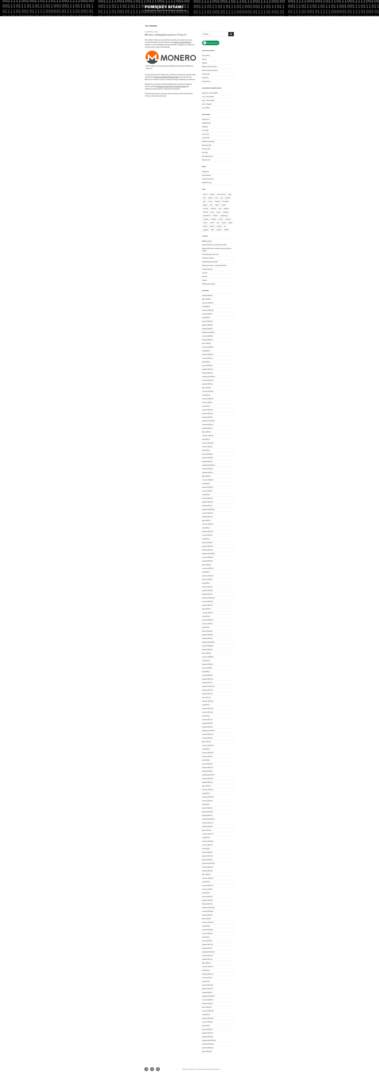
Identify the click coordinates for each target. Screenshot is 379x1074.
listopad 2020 (206, 550)
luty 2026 (205, 317)
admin (205, 194)
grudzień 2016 (206, 723)
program (226, 212)
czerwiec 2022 (206, 480)
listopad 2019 (206, 594)
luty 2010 (205, 1025)
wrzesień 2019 (206, 601)
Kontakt (204, 276)
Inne (203, 130)
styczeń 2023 (206, 454)
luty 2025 (205, 362)
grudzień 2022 (206, 457)
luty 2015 (205, 804)
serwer (205, 222)
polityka (226, 208)
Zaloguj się (205, 171)
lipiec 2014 (205, 830)
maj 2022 (205, 483)
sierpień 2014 (206, 826)
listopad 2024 (206, 373)
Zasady (204, 280)
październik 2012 (207, 907)
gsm (204, 201)
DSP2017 (205, 123)
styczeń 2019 (206, 631)
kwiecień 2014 (206, 841)
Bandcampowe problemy (210, 70)
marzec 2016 (206, 756)
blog (229, 194)
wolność (219, 230)
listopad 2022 (206, 461)
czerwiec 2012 (206, 922)
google (228, 198)
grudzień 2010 (206, 988)
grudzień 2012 (206, 900)
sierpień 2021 (206, 516)
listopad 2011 (206, 948)
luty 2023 (205, 450)
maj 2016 (205, 749)
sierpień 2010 (206, 1003)
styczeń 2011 (206, 985)
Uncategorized (206, 156)
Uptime (204, 59)
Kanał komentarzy (208, 179)
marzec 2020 (206, 579)
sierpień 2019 (206, 605)
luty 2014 (205, 848)
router (221, 219)
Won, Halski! (206, 55)
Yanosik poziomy (207, 269)
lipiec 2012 (205, 918)
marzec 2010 (206, 1022)
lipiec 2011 (205, 963)
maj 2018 (205, 660)
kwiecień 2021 (206, 531)
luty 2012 (205, 937)
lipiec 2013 (205, 874)
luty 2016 (205, 760)
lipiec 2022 (205, 476)
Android (204, 119)
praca (212, 212)
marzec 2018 (206, 668)
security (227, 219)
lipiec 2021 (205, 520)
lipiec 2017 (205, 697)
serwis (212, 222)
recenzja (206, 219)
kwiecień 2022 (206, 487)
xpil (203, 107)
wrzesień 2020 (207, 557)
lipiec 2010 (205, 1007)
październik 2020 (207, 553)
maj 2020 (205, 572)
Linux (203, 134)
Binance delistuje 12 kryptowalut (166, 77)
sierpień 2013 (206, 871)
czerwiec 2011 (206, 966)
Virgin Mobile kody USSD (210, 262)
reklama (213, 219)
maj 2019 (205, 616)
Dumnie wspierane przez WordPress (208, 1069)
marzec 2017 (206, 712)
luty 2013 (205, 893)
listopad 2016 (206, 727)
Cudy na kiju (206, 74)
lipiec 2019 (205, 609)
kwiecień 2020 (207, 576)
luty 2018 (205, 671)
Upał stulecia (206, 81)
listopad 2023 (206, 417)
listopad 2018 (206, 638)
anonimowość (221, 194)
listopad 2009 (206, 1037)
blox (204, 198)
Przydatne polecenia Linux (210, 254)
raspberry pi (224, 215)
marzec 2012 (206, 933)
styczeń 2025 (206, 365)
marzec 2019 (206, 623)
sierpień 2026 (206, 295)
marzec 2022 (206, 491)
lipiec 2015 (205, 786)
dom (216, 198)
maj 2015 (205, 793)
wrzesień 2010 (206, 1000)
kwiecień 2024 (206, 399)
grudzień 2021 (206, 502)
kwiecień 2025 (206, 354)
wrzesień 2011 (206, 955)
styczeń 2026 (206, 321)
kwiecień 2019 (206, 620)
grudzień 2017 (206, 679)
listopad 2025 (206, 328)
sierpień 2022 (206, 472)
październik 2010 (207, 996)
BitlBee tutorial (206, 241)
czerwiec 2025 (207, 347)
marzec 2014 (206, 845)
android (212, 194)
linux (211, 205)
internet (217, 201)
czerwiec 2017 (206, 701)
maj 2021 (205, 528)
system (212, 226)
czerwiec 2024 (207, 391)
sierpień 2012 (206, 915)
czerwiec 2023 (207, 435)
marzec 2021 (206, 535)
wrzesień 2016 (206, 734)
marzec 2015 (206, 801)
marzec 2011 (206, 977)
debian (210, 198)
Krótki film (205, 78)
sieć (218, 222)
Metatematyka (207, 141)
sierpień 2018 (206, 649)
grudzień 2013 (206, 856)
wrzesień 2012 (206, 911)
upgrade (205, 230)
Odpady (204, 63)
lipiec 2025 (205, 343)
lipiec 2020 (205, 565)
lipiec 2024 (205, 387)
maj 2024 (205, 395)
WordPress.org (207, 182)
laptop (205, 205)
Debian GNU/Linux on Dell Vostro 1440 (214, 245)
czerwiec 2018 (206, 657)
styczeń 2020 (206, 587)
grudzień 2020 (206, 546)
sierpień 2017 (206, 694)
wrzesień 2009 (207, 1044)
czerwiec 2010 (207, 1011)
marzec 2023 (206, 446)
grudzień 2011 (206, 944)
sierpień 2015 (206, 782)
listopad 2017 (206, 682)
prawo (219, 212)
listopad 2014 (206, 815)
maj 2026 (205, 306)
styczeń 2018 (206, 675)
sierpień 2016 (206, 738)
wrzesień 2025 (206, 336)
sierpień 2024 (206, 384)
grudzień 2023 (206, 413)
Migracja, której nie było (209, 66)
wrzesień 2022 (206, 469)
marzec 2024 (206, 402)
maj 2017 (205, 705)
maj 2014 (205, 837)
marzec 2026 (206, 314)
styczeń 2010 (206, 1029)
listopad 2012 (206, 904)
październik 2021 (207, 509)
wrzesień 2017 (206, 690)
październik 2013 (207, 863)
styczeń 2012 (206, 941)
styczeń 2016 (206, 764)
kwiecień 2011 (206, 974)
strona (205, 226)
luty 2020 (205, 583)
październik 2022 (207, 465)
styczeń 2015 (206, 808)
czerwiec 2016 (206, 745)
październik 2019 (207, 598)
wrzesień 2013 (206, 867)
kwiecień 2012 (206, 930)
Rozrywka (205, 145)
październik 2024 (207, 376)
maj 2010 (205, 1014)
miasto (223, 205)
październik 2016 (207, 730)
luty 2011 (205, 981)
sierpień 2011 (206, 959)
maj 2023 (205, 439)
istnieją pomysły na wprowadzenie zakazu (171, 86)
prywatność (207, 215)
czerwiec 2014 (206, 834)
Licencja (204, 273)
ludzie (217, 205)
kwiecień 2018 (206, 664)
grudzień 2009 (206, 1033)
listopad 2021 (206, 505)
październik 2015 (207, 775)
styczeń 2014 (206, 852)
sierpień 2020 (206, 561)
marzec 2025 (206, 358)
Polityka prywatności (208, 284)
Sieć (203, 152)
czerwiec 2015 (206, 789)
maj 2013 (205, 882)
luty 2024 (205, 406)
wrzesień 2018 (206, 646)
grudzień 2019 (206, 590)
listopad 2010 (206, 992)
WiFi (212, 230)
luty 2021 (205, 539)
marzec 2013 (206, 889)
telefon (219, 226)
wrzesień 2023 (206, 424)
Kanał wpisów (206, 175)
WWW (226, 230)
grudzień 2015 (206, 767)
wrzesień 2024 (206, 380)
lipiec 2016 (205, 741)
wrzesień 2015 (206, 778)
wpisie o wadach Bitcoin (182, 42)
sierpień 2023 (206, 428)
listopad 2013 (206, 859)
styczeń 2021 (206, 542)
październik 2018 (207, 642)
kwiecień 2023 (206, 443)
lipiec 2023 (205, 432)
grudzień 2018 (206, 635)
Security (204, 149)
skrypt (224, 222)
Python (215, 215)
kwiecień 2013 (206, 885)
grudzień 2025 (206, 325)
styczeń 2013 (206, 896)
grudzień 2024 (206, 369)
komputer (225, 201)
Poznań (205, 212)
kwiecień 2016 (206, 752)
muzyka (205, 208)
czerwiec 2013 (206, 878)
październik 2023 (207, 421)
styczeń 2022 (206, 498)
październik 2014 (207, 819)
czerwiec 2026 (207, 303)
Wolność (205, 160)
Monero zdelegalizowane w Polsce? (166, 34)
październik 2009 (207, 1040)
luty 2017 (205, 716)
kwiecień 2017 (206, 708)
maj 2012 (205, 926)
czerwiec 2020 (207, 568)
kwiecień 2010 (206, 1018)
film (221, 198)
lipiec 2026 (205, 299)
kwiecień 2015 (206, 797)
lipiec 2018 (205, 653)
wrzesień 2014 (206, 823)
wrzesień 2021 (206, 513)
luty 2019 (205, 627)
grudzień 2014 (206, 812)
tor (225, 226)
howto (210, 201)
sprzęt (230, 222)
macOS (204, 138)
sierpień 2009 (206, 1048)
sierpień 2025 (206, 340)
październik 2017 (207, 686)
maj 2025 (205, 351)
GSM (203, 127)
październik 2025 (207, 332)
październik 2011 (207, 952)
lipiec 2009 (205, 1051)
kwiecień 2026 (206, 310)
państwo (213, 208)
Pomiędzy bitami (164, 7)
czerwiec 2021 (206, 524)
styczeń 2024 (206, 410)
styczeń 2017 (206, 719)
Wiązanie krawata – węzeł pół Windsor (214, 265)
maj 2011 (205, 970)
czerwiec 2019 (206, 612)
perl (220, 208)
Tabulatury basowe (208, 258)
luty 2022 (205, 494)
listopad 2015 (206, 771)
